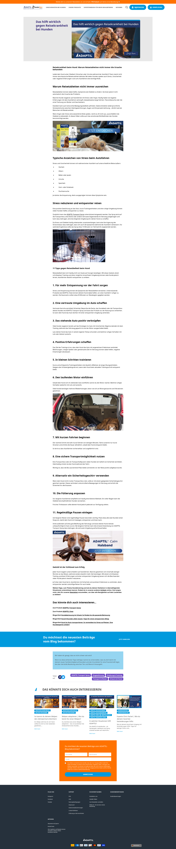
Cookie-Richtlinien (73, 810)
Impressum (72, 805)
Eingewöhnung (98, 675)
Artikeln (103, 590)
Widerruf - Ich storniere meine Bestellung (97, 805)
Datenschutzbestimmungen (76, 807)
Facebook (50, 799)
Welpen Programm (41, 712)
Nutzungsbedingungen (74, 802)
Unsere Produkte (75, 7)
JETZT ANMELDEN (124, 639)
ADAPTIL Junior (106, 715)
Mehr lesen (37, 729)
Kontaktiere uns (93, 796)
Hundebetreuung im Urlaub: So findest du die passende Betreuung (85, 615)
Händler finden (93, 799)
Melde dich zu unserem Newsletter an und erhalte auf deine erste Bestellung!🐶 (88, 2)
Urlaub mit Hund (116, 679)
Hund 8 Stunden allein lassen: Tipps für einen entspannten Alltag (85, 619)
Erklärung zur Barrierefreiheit (76, 813)
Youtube (50, 802)
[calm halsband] (88, 546)
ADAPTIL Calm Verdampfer (98, 712)
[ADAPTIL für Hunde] (88, 840)
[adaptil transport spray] (88, 136)
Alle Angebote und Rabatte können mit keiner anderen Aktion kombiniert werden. (56, 830)
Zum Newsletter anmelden (96, 802)
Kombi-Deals (51, 826)
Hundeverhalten (123, 712)
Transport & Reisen (100, 679)
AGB (70, 799)
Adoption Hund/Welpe (42, 710)
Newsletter (74, 592)
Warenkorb (139, 7)
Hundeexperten (123, 710)
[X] (62, 677)
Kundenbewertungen (115, 796)
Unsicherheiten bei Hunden (56, 7)
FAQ (70, 796)
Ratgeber (119, 7)
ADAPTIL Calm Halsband (97, 710)
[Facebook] (59, 677)
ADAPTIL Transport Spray (75, 214)
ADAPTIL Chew (68, 611)
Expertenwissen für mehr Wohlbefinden (98, 7)
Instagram (50, 796)
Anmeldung (157, 7)
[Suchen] (126, 7)
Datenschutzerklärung (84, 769)
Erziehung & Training (114, 675)
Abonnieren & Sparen (53, 823)
